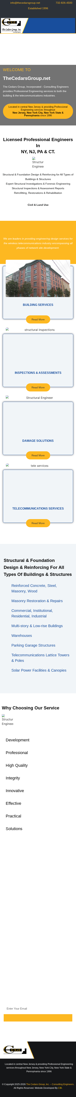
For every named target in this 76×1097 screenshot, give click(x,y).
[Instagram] (44, 14)
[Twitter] (38, 14)
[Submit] (38, 1018)
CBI (60, 1088)
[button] (70, 26)
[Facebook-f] (32, 14)
